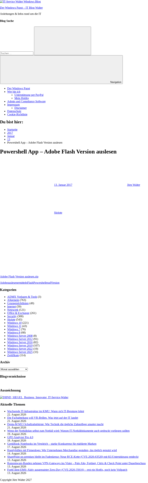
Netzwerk (12, 309)
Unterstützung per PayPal (28, 94)
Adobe (4, 282)
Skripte (58, 212)
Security (12, 316)
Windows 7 (13, 329)
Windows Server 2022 (20, 348)
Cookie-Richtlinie (17, 114)
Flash (30, 282)
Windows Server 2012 (20, 339)
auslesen (12, 282)
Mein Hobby (21, 98)
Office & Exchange (18, 313)
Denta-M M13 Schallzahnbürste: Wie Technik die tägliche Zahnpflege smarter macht (55, 424)
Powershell (39, 282)
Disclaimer (20, 107)
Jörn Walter (133, 184)
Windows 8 (13, 332)
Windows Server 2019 (20, 345)
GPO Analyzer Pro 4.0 (20, 437)
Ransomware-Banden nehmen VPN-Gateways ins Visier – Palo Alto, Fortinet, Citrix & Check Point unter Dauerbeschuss (76, 463)
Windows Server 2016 (20, 342)
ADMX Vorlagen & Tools (22, 296)
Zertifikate (13, 355)
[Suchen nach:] (17, 53)
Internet (11, 306)
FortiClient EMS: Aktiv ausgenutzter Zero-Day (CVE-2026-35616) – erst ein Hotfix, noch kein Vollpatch (67, 469)
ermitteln (22, 282)
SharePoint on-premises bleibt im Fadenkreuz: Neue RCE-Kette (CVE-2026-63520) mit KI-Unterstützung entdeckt (72, 456)
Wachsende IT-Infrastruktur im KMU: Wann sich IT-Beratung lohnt (45, 411)
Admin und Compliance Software (26, 101)
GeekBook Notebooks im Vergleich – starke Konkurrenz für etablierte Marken (51, 443)
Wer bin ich (13, 91)
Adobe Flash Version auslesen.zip (19, 276)
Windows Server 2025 (20, 352)
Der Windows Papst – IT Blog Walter (21, 7)
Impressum (13, 104)
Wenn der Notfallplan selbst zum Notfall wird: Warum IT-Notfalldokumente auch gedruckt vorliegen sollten (68, 430)
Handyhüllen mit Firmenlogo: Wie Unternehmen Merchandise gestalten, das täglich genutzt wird (62, 450)
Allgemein (13, 300)
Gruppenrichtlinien (18, 303)
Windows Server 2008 (20, 335)
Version (55, 282)
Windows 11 (14, 326)
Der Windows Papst (18, 88)
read (48, 282)
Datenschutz (14, 111)
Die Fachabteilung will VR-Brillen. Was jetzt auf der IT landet (42, 417)
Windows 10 (14, 322)
